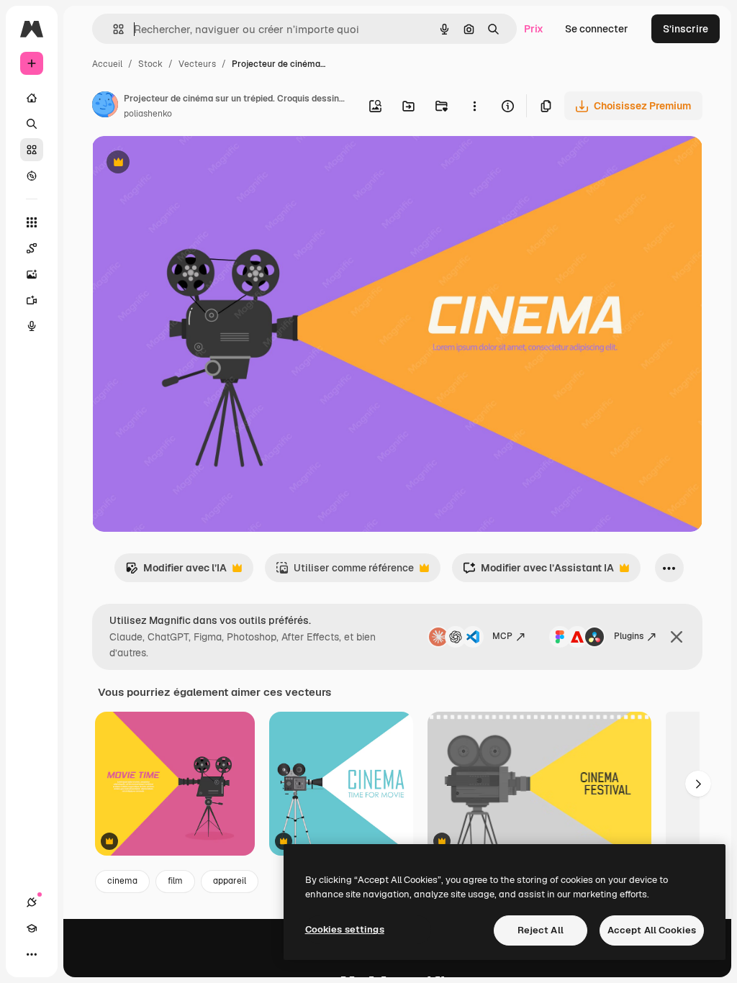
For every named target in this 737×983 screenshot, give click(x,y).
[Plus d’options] (474, 105)
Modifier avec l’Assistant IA (538, 571)
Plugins (628, 636)
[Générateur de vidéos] (31, 300)
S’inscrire (685, 28)
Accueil (107, 64)
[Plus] (31, 954)
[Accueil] (31, 97)
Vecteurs (197, 64)
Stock (150, 64)
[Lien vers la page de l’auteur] (105, 106)
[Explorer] (31, 175)
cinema (122, 881)
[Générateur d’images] (31, 274)
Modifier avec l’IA (176, 571)
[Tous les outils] (31, 222)
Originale (187, 164)
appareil (229, 881)
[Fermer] (676, 636)
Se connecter (596, 28)
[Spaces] (31, 248)
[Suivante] (698, 784)
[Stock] (31, 149)
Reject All (540, 930)
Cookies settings (344, 929)
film (175, 881)
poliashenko (148, 113)
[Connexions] (31, 902)
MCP (502, 636)
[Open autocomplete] (112, 29)
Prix (533, 28)
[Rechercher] (31, 123)
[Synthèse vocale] (31, 326)
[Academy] (31, 928)
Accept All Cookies (651, 930)
